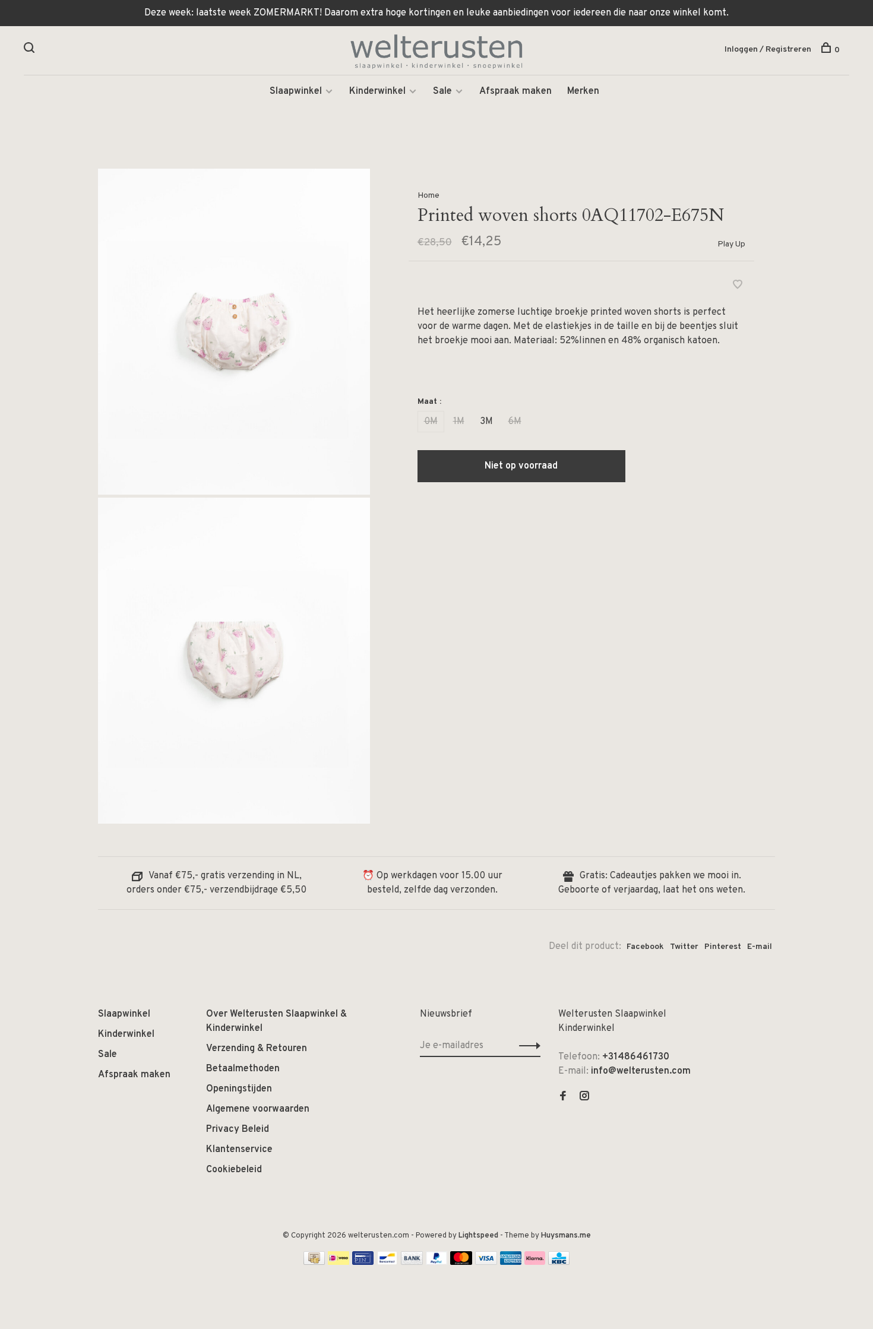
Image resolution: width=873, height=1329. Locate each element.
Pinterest (722, 947)
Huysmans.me (566, 1236)
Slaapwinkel (296, 91)
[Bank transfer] (412, 1262)
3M (486, 422)
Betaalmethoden (243, 1069)
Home (428, 196)
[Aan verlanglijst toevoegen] (737, 286)
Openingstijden (239, 1089)
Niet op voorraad (521, 466)
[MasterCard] (461, 1262)
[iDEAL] (338, 1262)
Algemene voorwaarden (257, 1109)
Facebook (645, 947)
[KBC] (559, 1262)
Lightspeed (478, 1236)
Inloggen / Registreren (768, 50)
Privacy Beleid (237, 1129)
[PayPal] (437, 1262)
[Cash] (314, 1262)
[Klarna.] (534, 1262)
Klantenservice (239, 1150)
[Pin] (363, 1262)
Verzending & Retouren (256, 1049)
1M (458, 422)
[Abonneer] (526, 1046)
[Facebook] (563, 1097)
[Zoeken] (30, 50)
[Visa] (486, 1262)
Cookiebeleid (234, 1170)
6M (514, 422)
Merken (583, 91)
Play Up (731, 244)
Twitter (684, 947)
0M (431, 422)
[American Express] (511, 1262)
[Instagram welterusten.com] (584, 1097)
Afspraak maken (515, 91)
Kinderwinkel (377, 91)
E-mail (759, 947)
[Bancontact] (387, 1262)
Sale (442, 91)
